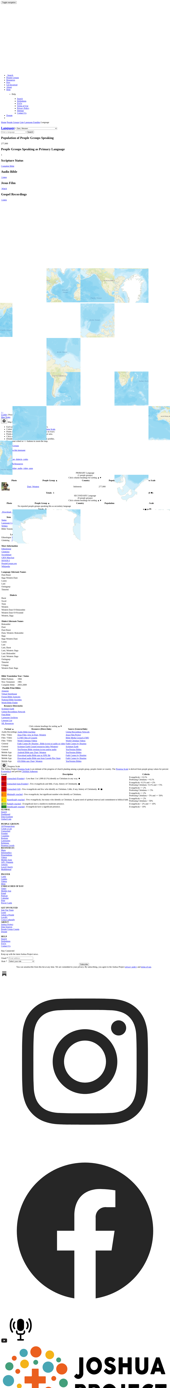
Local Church (7, 867)
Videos (4, 857)
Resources (10, 80)
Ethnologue (6, 549)
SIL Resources (7, 723)
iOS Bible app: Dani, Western (29, 761)
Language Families (32, 122)
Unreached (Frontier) (16, 778)
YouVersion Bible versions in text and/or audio (36, 749)
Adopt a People (7, 915)
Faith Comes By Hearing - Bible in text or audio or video (41, 744)
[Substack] (4, 976)
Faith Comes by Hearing (76, 744)
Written (4, 526)
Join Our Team (7, 910)
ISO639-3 (5, 560)
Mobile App (6, 891)
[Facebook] (85, 1314)
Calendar (5, 898)
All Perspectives (8, 826)
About (9, 87)
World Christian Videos (27, 741)
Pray (8, 82)
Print (3, 900)
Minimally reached (15, 794)
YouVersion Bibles (73, 749)
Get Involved (11, 85)
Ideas (3, 884)
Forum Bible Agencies (10, 697)
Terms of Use (22, 106)
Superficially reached (16, 800)
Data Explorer (7, 817)
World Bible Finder (9, 703)
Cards (3, 876)
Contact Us (21, 113)
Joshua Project (7, 924)
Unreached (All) (14, 789)
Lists (22, 122)
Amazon (5, 691)
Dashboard (5, 814)
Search (9, 75)
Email (3, 893)
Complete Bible (7, 166)
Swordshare (6, 555)
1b (2, 784)
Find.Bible (5, 714)
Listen (4, 177)
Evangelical (6, 771)
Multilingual (6, 869)
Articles (4, 864)
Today (3, 888)
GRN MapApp (7, 557)
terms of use (146, 967)
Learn (3, 912)
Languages (5, 841)
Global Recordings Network (13, 712)
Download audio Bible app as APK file (33, 755)
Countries (5, 836)
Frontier (4, 833)
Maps (3, 850)
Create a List (6, 829)
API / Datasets (7, 862)
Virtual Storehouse (9, 694)
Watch (4, 188)
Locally (4, 917)
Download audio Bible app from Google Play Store (39, 758)
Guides (4, 879)
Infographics (6, 852)
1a (2, 778)
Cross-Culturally (8, 920)
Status (4, 520)
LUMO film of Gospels (27, 738)
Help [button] (8, 89)
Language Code (8, 523)
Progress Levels (7, 845)
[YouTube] (4, 1343)
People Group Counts (10, 929)
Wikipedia (5, 566)
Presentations (6, 855)
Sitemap (20, 111)
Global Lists (6, 819)
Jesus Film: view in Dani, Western (31, 735)
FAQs (19, 103)
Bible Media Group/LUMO (77, 738)
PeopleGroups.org (9, 563)
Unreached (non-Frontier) (17, 784)
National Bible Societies (11, 700)
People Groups (12, 78)
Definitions (21, 101)
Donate (9, 115)
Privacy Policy (23, 108)
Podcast (4, 896)
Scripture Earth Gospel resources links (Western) (37, 746)
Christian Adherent (29, 771)
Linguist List (6, 720)
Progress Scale (24, 769)
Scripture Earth (7, 709)
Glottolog (5, 552)
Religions (5, 843)
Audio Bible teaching (26, 732)
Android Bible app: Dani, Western (31, 752)
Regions (4, 838)
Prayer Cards (6, 903)
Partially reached (14, 804)
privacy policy (131, 967)
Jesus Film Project (73, 735)
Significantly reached (16, 807)
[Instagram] (85, 1145)
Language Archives (9, 717)
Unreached (5, 831)
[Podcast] (21, 1343)
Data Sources (6, 927)
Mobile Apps (6, 860)
